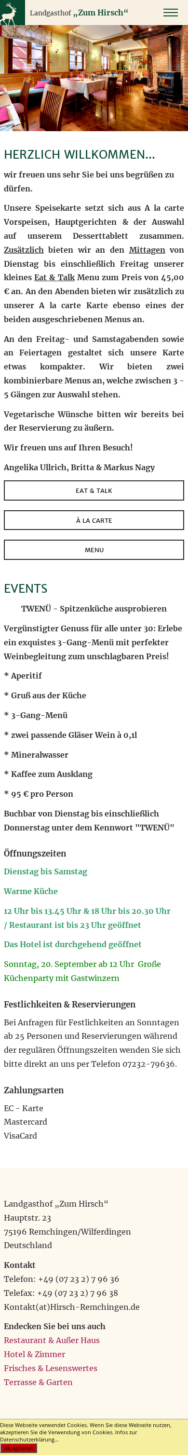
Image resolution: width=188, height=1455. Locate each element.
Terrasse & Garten (38, 1382)
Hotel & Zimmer (34, 1354)
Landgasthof (50, 13)
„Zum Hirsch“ (101, 12)
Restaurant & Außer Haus (52, 1340)
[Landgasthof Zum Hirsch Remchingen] (12, 22)
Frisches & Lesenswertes (50, 1368)
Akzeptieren (18, 1448)
